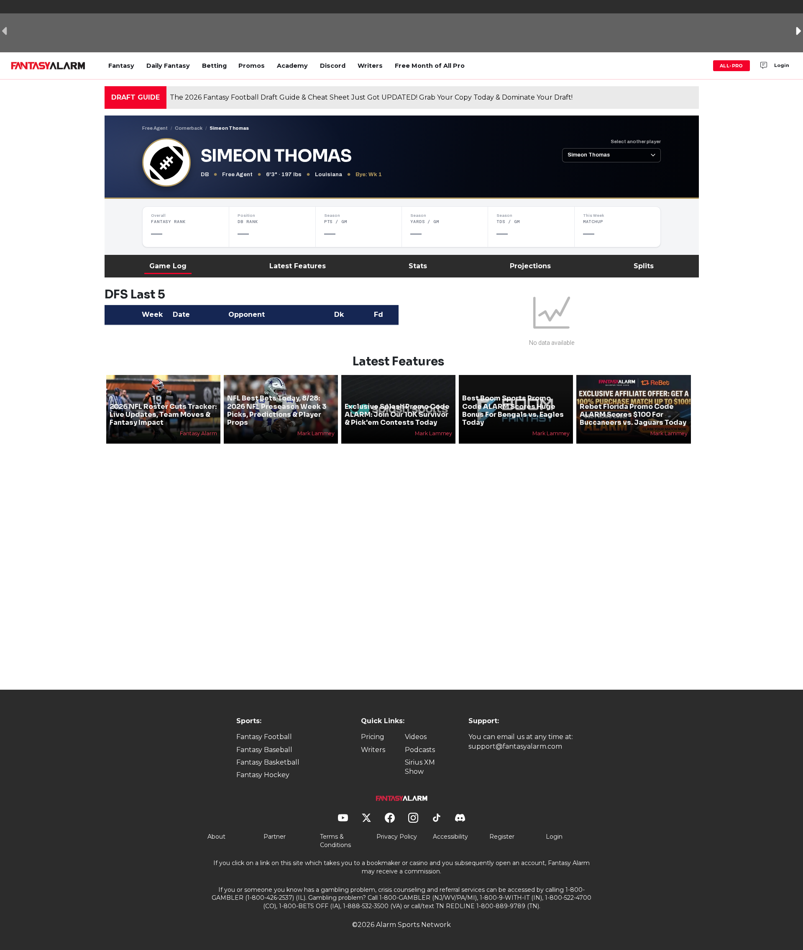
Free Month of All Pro (430, 65)
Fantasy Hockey (262, 775)
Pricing (372, 737)
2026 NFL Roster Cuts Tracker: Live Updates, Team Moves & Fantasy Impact (163, 414)
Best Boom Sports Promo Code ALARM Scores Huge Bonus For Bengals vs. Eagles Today (513, 410)
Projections (530, 266)
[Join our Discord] (764, 66)
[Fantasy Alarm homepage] (48, 65)
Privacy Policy (396, 836)
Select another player (636, 141)
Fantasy (121, 65)
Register (501, 836)
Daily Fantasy (168, 65)
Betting (214, 65)
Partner (274, 836)
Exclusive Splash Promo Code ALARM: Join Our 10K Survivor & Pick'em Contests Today (397, 414)
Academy (292, 65)
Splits (644, 266)
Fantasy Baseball (264, 750)
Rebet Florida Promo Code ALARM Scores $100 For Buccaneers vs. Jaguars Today (633, 414)
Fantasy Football (264, 737)
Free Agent (155, 128)
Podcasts (420, 750)
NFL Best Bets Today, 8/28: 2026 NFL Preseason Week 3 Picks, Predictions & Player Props (277, 410)
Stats (418, 266)
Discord (332, 65)
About (216, 836)
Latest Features (297, 266)
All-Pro (731, 66)
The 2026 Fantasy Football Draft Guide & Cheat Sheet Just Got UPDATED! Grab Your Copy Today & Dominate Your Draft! (371, 97)
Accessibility (450, 836)
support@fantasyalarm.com (515, 746)
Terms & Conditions (335, 841)
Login (781, 65)
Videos (416, 737)
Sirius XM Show (420, 766)
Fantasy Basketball (267, 762)
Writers (370, 65)
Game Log (168, 266)
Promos (251, 65)
